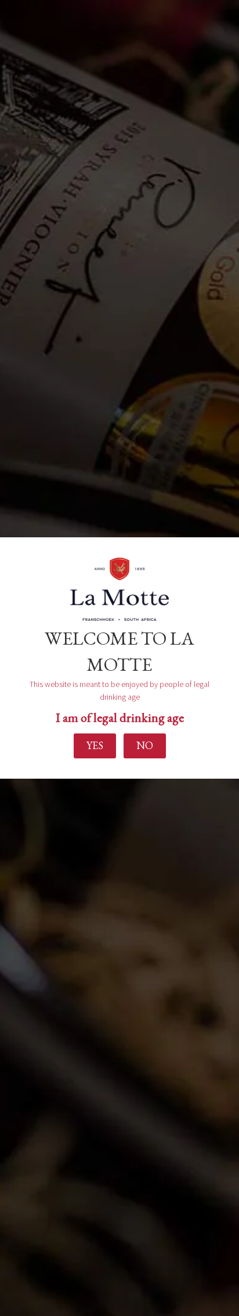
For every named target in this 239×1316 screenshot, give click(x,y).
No (144, 745)
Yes (94, 745)
